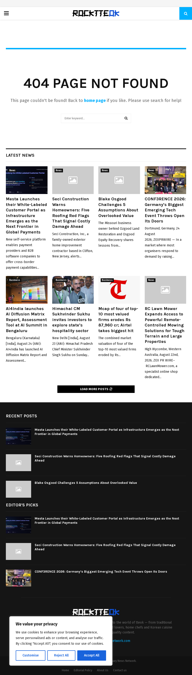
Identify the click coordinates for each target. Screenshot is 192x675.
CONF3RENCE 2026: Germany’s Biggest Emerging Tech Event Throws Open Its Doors (165, 210)
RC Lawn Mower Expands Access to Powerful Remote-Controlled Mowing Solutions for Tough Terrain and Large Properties (165, 325)
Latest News (20, 155)
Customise (30, 655)
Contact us (120, 670)
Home (65, 670)
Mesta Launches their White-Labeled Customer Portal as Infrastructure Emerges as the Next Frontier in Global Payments (26, 215)
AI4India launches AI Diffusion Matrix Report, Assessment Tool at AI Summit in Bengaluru (26, 319)
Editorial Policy (83, 670)
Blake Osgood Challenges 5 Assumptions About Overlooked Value (118, 207)
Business (14, 280)
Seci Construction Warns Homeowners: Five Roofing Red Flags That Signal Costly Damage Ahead (71, 212)
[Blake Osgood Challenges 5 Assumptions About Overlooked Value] (119, 180)
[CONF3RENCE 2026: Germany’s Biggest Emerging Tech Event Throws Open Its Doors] (165, 180)
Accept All (91, 655)
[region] (60, 641)
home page (95, 100)
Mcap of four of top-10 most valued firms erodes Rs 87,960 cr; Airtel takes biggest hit (118, 319)
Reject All (61, 655)
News (12, 170)
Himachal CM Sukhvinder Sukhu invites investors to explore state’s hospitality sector (72, 319)
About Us (102, 670)
